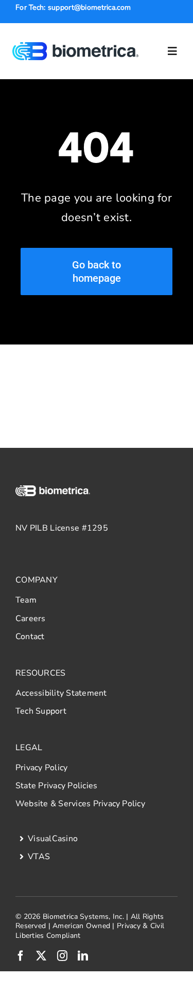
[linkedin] (83, 956)
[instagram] (62, 956)
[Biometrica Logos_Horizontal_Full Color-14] (75, 46)
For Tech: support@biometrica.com (73, 7)
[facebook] (20, 956)
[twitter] (41, 956)
